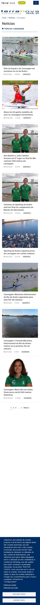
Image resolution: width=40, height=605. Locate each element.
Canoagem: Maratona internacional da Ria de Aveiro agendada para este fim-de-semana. (20, 297)
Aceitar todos (19, 600)
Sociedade (25, 352)
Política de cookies (10, 585)
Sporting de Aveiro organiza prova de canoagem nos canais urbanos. (19, 252)
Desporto (26, 74)
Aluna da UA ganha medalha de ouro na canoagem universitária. (18, 113)
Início (4, 18)
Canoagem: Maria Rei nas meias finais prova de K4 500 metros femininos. (18, 392)
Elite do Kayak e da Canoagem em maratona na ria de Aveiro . (19, 69)
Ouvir (23, 3)
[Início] (8, 3)
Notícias (12, 18)
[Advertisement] (20, 433)
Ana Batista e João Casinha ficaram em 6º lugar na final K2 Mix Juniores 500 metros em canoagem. (20, 160)
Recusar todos (19, 594)
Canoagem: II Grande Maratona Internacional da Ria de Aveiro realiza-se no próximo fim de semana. (18, 345)
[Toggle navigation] (36, 3)
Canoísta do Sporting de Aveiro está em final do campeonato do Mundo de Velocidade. (18, 207)
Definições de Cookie (11, 588)
